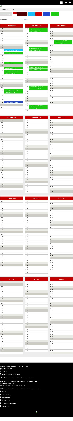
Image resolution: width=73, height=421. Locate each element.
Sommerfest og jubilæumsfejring (12, 102)
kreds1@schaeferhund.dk (11, 374)
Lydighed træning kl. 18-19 (11, 53)
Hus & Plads (22, 14)
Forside (4, 9)
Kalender (11, 9)
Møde (31, 14)
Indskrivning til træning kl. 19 (11, 50)
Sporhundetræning (9, 63)
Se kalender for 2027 (20, 20)
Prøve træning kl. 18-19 (10, 73)
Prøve (38, 14)
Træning (55, 14)
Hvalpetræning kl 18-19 (10, 68)
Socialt (46, 14)
